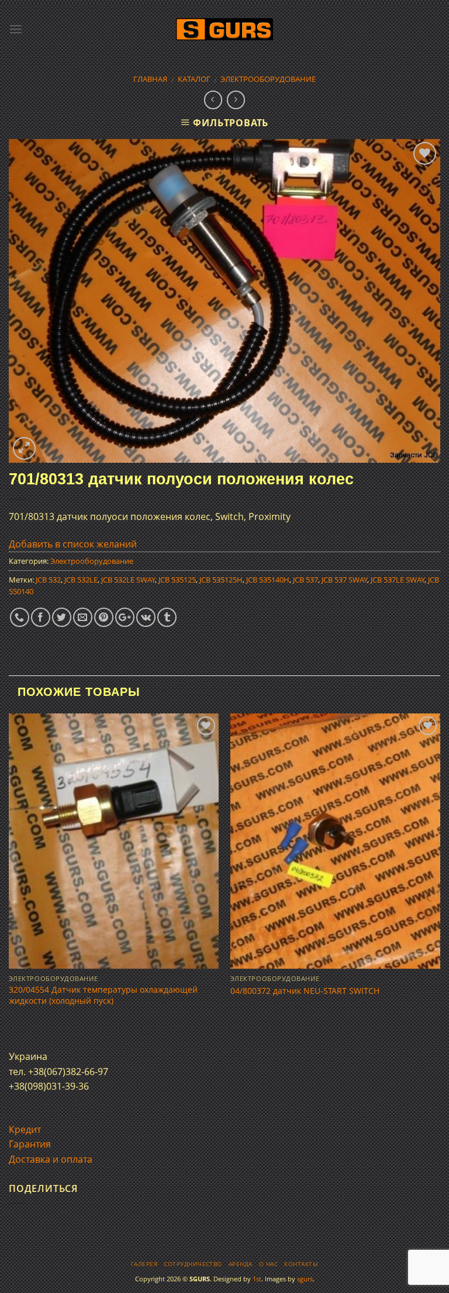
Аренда (241, 1264)
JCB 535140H (267, 579)
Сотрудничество (193, 1264)
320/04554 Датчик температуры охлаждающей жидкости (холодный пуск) (103, 995)
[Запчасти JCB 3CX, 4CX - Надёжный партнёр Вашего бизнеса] (224, 29)
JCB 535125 (177, 579)
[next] (439, 871)
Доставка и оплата (50, 1159)
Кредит (25, 1129)
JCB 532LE (81, 579)
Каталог (194, 79)
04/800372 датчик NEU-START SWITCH (304, 991)
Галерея (144, 1264)
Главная (150, 79)
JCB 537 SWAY (344, 579)
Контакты (301, 1264)
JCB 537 (305, 579)
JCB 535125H (221, 579)
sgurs (305, 1278)
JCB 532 (48, 579)
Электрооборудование (268, 79)
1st (257, 1278)
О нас (268, 1264)
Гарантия (30, 1144)
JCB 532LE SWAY (128, 579)
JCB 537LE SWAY (397, 579)
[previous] (9, 871)
